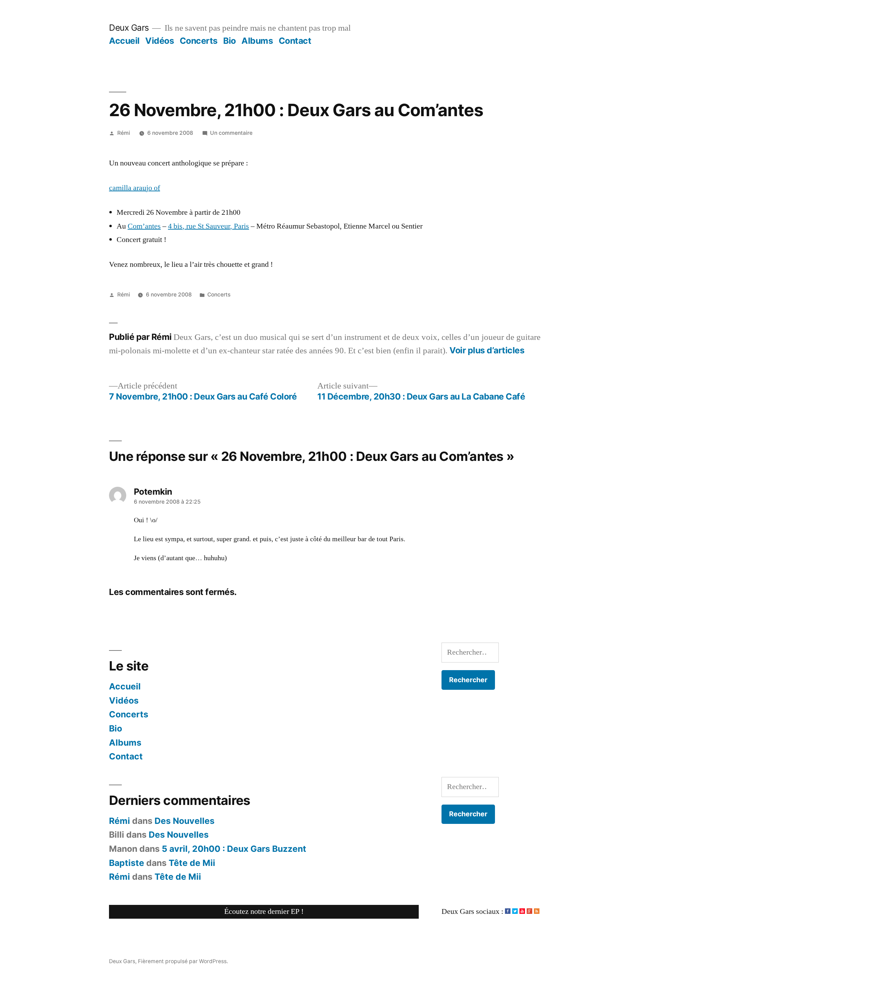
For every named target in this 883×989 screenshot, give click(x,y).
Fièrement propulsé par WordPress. (183, 961)
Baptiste (126, 863)
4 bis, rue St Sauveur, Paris (208, 226)
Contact (295, 41)
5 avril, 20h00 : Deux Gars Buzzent (234, 849)
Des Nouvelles (185, 821)
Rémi (123, 133)
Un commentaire (231, 133)
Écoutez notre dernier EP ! (264, 911)
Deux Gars (129, 27)
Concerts (199, 41)
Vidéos (159, 41)
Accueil (124, 41)
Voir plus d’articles (486, 350)
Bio (229, 41)
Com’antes (144, 226)
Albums (257, 41)
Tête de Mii (192, 863)
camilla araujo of (134, 188)
